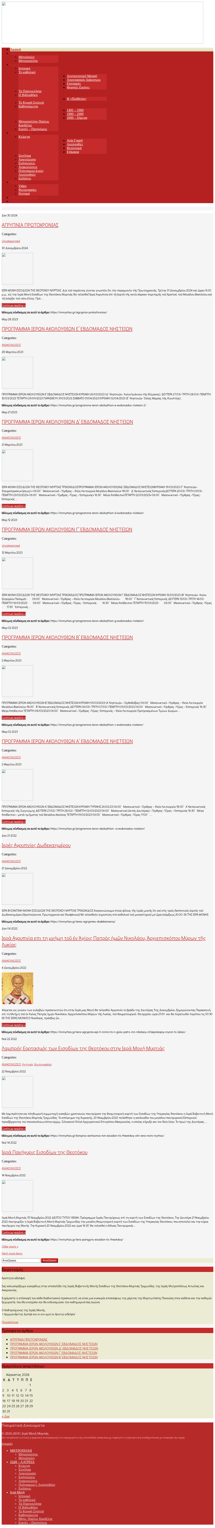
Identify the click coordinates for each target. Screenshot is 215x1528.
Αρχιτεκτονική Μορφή (82, 76)
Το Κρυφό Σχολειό (31, 102)
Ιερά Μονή (17, 1492)
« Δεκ (6, 1416)
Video (22, 186)
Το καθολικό (26, 72)
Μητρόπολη (26, 57)
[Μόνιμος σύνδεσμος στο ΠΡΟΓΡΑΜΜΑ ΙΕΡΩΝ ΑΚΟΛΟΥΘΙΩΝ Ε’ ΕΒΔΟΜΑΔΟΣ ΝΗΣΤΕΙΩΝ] (17, 387)
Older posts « (10, 1246)
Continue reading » (14, 305)
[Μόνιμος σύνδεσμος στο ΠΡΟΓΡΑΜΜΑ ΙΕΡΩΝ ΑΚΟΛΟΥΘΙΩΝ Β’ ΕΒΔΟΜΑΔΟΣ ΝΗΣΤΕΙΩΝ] (17, 695)
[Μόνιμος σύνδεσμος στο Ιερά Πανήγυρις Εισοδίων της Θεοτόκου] (17, 1210)
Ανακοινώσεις (27, 167)
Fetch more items (12, 1253)
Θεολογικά (74, 148)
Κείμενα (24, 136)
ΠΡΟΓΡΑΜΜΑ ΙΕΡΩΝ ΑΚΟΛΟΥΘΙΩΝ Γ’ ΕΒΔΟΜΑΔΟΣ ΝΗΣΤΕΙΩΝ (67, 529)
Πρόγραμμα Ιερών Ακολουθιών (30, 172)
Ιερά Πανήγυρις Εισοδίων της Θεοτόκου (44, 1152)
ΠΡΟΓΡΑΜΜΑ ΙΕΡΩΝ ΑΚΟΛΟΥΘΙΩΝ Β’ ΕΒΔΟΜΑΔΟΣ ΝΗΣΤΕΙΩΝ (67, 637)
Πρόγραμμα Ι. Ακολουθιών (36, 1484)
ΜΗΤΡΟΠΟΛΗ (21, 1450)
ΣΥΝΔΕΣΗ (7, 1443)
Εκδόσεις (24, 178)
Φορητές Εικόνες (78, 87)
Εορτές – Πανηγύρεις (32, 129)
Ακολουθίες (75, 144)
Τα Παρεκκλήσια (29, 91)
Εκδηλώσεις (26, 163)
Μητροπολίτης (28, 61)
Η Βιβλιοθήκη (28, 95)
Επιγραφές (74, 83)
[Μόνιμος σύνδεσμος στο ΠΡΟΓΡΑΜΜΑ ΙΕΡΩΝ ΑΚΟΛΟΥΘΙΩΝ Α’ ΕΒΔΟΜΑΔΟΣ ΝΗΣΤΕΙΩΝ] (17, 799)
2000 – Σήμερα (77, 117)
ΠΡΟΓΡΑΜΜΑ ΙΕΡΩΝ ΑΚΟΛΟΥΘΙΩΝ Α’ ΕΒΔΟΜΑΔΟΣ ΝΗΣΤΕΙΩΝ (67, 741)
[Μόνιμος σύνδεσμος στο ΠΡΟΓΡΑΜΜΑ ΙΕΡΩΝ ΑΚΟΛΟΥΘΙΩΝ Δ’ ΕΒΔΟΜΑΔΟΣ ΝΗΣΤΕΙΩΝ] (17, 480)
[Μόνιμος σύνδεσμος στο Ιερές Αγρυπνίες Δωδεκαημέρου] (17, 903)
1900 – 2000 (75, 114)
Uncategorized (11, 241)
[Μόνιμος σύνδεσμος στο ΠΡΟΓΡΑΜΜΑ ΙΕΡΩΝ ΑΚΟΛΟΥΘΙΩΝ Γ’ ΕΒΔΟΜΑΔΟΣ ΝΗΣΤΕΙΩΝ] (17, 587)
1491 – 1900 (75, 110)
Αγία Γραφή (75, 140)
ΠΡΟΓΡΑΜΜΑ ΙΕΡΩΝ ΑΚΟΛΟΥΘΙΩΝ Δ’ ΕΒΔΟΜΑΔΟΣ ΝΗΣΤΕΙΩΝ (67, 421)
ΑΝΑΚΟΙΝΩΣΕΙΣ (11, 345)
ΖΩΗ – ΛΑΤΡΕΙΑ (22, 1462)
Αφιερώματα (27, 159)
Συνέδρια (24, 155)
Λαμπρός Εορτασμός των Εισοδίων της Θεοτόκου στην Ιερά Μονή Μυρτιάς (83, 1048)
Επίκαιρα (73, 152)
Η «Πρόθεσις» (77, 99)
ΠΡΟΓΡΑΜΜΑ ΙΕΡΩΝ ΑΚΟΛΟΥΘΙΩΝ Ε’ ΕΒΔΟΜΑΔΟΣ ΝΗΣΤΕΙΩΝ (67, 328)
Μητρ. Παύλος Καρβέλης (35, 1519)
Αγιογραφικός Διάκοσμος (84, 80)
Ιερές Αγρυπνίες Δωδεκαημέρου (36, 845)
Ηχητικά (24, 193)
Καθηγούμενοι (28, 106)
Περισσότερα (10, 1322)
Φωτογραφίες (27, 190)
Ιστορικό (24, 68)
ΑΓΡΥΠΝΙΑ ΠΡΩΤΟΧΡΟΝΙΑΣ (30, 224)
